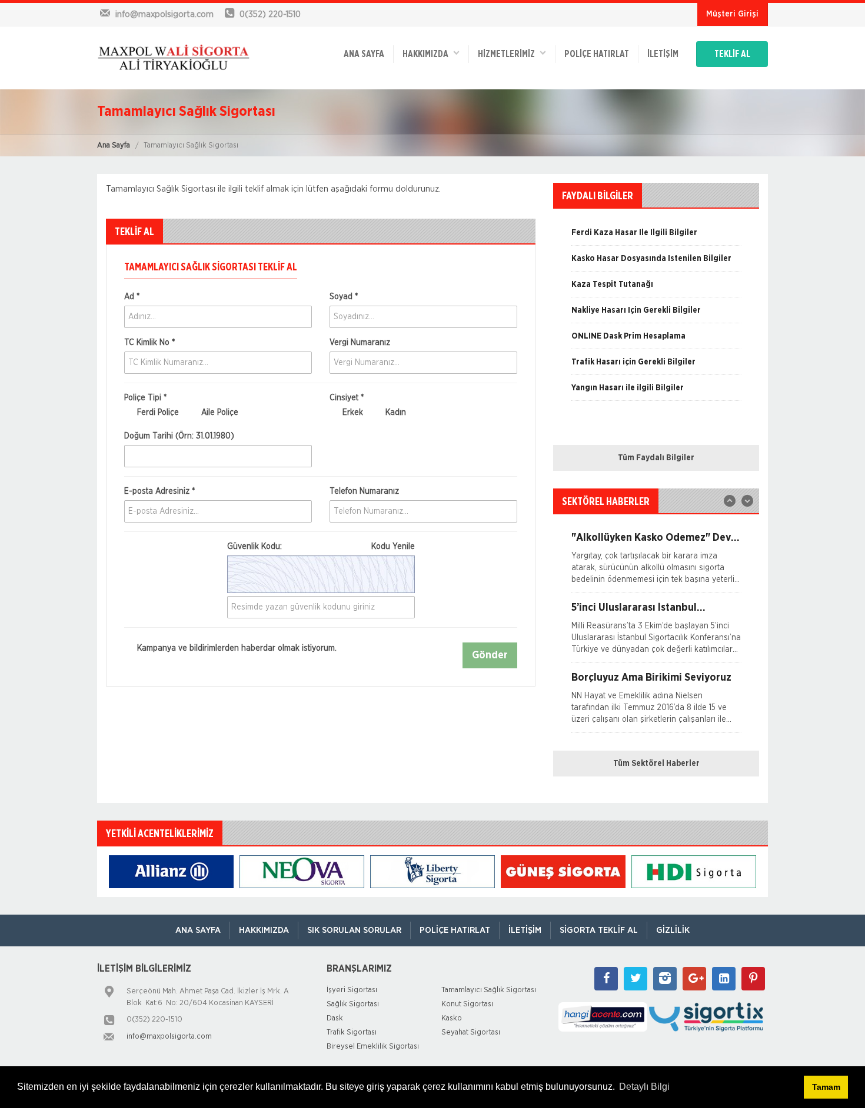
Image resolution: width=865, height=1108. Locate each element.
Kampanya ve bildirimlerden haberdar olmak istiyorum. (236, 648)
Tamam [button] (826, 1087)
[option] (656, 237)
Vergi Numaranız (360, 343)
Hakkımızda (428, 54)
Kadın (394, 413)
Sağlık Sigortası (353, 1004)
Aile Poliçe (218, 413)
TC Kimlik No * (149, 343)
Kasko (451, 1018)
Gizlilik (673, 930)
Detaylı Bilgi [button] (644, 1087)
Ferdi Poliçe (157, 413)
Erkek (351, 413)
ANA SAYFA (364, 54)
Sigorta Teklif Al (599, 930)
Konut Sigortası (467, 1004)
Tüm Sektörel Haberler (656, 763)
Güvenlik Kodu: (321, 547)
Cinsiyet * (347, 398)
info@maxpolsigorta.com (169, 1036)
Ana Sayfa (113, 145)
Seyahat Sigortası (470, 1032)
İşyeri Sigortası (352, 990)
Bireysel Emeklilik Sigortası (373, 1046)
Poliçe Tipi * (145, 398)
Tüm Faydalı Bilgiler (656, 458)
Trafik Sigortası (352, 1032)
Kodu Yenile (393, 547)
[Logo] (173, 57)
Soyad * (344, 297)
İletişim (662, 54)
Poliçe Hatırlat (596, 54)
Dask (335, 1018)
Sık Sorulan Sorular (354, 930)
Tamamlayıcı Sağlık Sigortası (488, 990)
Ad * (131, 297)
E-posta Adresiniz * (159, 491)
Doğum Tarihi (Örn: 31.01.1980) (179, 436)
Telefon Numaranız (364, 491)
